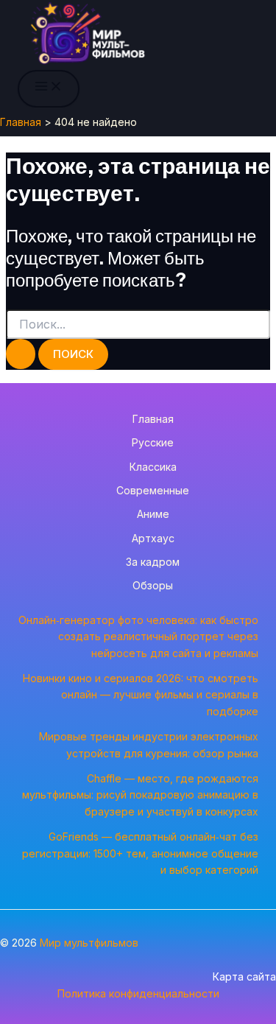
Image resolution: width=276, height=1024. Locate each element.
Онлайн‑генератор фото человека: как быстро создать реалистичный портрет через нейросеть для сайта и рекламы (138, 636)
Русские (153, 442)
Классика (153, 466)
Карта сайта (244, 976)
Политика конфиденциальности (138, 993)
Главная (153, 419)
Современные (152, 490)
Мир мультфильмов (89, 942)
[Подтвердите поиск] (20, 354)
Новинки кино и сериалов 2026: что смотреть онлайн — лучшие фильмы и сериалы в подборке (140, 695)
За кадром (153, 561)
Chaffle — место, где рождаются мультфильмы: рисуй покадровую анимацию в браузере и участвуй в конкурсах (140, 795)
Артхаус (153, 538)
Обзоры (152, 585)
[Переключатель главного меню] (48, 89)
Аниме (153, 514)
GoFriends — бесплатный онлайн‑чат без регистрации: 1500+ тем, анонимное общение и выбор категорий (140, 853)
